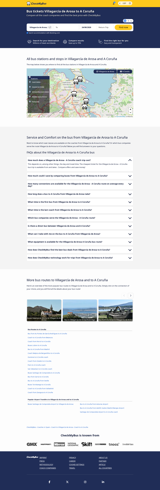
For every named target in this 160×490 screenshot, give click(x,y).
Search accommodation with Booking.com (44, 33)
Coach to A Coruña (81, 427)
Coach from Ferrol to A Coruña (39, 341)
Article (102, 464)
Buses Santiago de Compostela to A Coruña (44, 373)
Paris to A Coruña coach (36, 365)
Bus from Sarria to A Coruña (38, 377)
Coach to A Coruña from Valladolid (40, 388)
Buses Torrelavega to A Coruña (39, 385)
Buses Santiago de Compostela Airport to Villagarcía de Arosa (50, 404)
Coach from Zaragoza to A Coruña (40, 392)
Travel (72, 468)
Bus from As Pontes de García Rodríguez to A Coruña (47, 334)
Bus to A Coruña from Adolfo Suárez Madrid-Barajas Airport (102, 408)
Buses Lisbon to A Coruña (37, 345)
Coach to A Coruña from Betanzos (40, 337)
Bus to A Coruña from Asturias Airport (94, 404)
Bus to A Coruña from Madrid (39, 349)
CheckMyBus (31, 427)
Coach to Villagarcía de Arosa (62, 427)
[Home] (36, 3)
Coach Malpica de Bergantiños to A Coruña (44, 353)
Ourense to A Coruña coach (38, 357)
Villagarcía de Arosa (106, 71)
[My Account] (113, 3)
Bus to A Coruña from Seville (38, 381)
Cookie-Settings (76, 464)
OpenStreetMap (120, 116)
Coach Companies (48, 468)
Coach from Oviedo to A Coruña (39, 361)
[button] (74, 94)
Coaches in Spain (43, 427)
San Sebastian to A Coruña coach (40, 369)
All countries (105, 468)
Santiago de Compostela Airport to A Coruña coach (99, 412)
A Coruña (126, 71)
